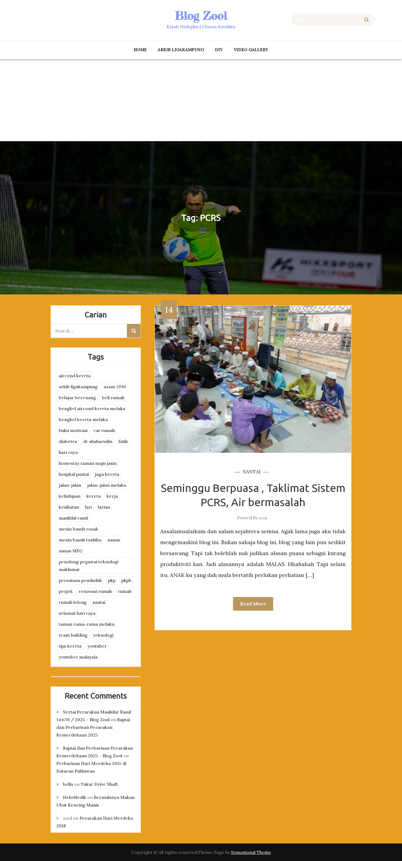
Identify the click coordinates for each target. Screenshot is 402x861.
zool (263, 517)
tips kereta (70, 646)
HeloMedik (74, 797)
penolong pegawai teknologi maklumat (88, 565)
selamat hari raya (77, 613)
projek (66, 591)
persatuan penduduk (80, 580)
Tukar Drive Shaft (99, 784)
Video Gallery (251, 49)
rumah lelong (73, 602)
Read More (253, 604)
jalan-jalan (70, 485)
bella (68, 784)
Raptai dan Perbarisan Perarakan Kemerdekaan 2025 (93, 727)
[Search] (366, 20)
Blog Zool (201, 15)
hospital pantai (74, 474)
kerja (112, 496)
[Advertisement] (201, 100)
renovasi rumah (95, 591)
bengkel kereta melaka (83, 419)
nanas (113, 540)
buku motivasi (73, 430)
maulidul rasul (73, 518)
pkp (111, 580)
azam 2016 (115, 386)
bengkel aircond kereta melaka (92, 408)
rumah (125, 591)
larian (104, 507)
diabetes (68, 441)
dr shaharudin (97, 441)
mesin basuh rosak (78, 529)
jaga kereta (107, 474)
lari (88, 507)
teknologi (103, 635)
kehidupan (69, 496)
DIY (219, 49)
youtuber (97, 646)
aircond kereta (75, 375)
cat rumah (104, 430)
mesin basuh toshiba (80, 540)
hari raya (68, 452)
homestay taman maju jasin (87, 463)
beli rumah (113, 397)
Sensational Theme (251, 852)
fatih (123, 441)
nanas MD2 (70, 550)
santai (252, 471)
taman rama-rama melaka (86, 624)
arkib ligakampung (181, 49)
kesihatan (69, 507)
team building (73, 635)
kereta (93, 496)
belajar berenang (77, 397)
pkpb (126, 580)
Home (140, 49)
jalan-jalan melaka (106, 485)
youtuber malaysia (78, 657)
